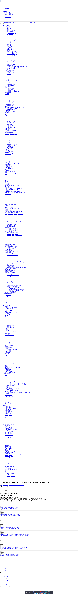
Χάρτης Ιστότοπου (6, 570)
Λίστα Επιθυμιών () (8, 13)
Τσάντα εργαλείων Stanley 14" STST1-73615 (8, 521)
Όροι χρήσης (5, 567)
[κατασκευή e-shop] (56, 591)
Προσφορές (5, 575)
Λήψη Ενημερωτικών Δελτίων (8, 583)
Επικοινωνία (5, 569)
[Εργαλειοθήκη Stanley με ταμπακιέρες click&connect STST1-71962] (12, 485)
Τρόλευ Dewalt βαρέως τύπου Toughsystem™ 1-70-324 (9, 528)
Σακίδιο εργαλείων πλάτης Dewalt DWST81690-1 (8, 508)
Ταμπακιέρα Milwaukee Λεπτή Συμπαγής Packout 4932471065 (11, 541)
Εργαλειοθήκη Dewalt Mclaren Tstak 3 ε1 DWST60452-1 (10, 555)
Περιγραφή (2, 491)
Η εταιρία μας (5, 564)
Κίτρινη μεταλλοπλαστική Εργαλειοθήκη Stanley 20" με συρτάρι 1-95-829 (13, 548)
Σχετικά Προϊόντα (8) (8, 491)
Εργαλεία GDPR (5, 576)
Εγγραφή (11, 588)
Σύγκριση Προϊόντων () (9, 14)
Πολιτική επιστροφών (6, 568)
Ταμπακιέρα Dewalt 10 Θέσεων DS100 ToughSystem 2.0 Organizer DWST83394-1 (14, 535)
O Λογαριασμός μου (6, 580)
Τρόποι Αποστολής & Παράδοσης (10, 18)
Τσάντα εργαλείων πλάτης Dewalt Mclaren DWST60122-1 (10, 515)
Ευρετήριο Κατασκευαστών (7, 574)
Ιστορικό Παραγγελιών (6, 581)
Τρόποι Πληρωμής (8, 17)
